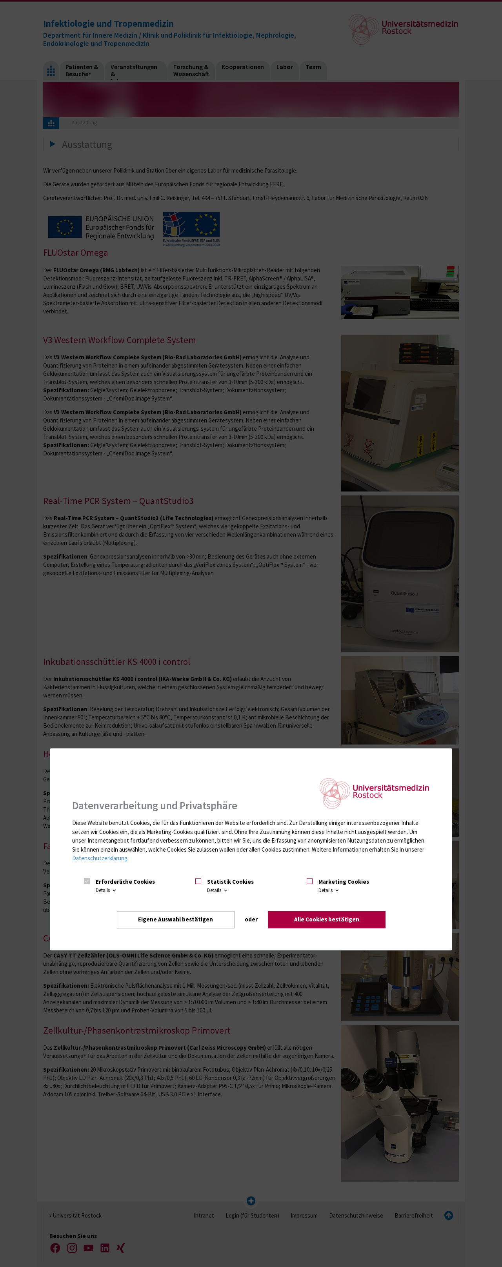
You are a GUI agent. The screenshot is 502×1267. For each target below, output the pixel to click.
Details (103, 890)
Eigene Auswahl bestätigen (175, 919)
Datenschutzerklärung (99, 858)
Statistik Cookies (230, 881)
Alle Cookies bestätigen (326, 919)
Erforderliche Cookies (125, 881)
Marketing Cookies (343, 881)
